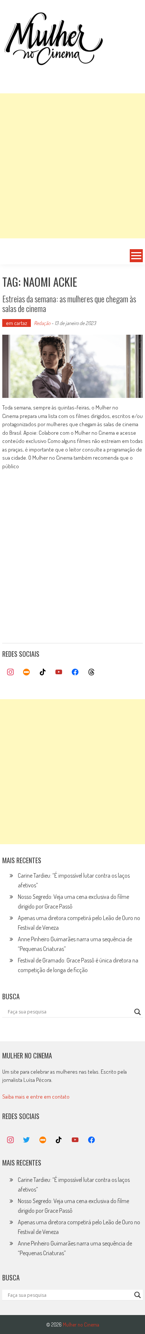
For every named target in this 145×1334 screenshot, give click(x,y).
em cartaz (16, 323)
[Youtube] (59, 672)
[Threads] (91, 672)
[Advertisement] (72, 165)
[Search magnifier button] (137, 1012)
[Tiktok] (43, 672)
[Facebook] (75, 672)
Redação (42, 323)
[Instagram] (10, 672)
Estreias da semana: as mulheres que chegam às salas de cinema (69, 303)
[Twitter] (26, 1140)
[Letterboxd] (26, 672)
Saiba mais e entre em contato (36, 1096)
